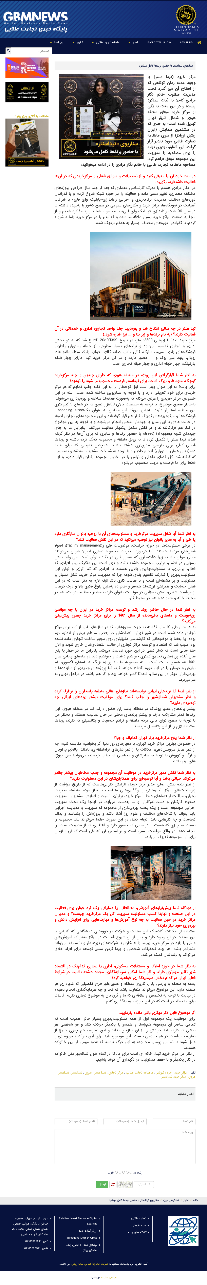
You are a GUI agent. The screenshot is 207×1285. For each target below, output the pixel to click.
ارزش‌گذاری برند (88, 1231)
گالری (79, 42)
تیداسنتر (77, 1073)
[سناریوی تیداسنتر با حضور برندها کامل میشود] (185, 19)
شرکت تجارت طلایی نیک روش (89, 1264)
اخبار (135, 42)
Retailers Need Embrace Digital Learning (78, 1221)
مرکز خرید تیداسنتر (174, 1077)
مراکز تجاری (116, 1073)
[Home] (199, 42)
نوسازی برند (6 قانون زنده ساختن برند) (81, 1247)
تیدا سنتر (100, 1073)
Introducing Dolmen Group (82, 1238)
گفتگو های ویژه (137, 1232)
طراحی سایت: (108, 1277)
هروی (88, 1073)
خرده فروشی (164, 1073)
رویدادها (58, 42)
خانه (195, 1200)
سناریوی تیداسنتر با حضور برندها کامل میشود (134, 1200)
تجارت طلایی (138, 1218)
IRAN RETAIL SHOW (159, 42)
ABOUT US (186, 42)
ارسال (102, 1184)
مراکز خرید (181, 1073)
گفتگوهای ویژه (171, 1200)
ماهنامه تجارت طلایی (107, 42)
